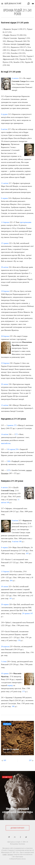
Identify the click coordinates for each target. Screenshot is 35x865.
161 (10, 598)
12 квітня (4, 405)
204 (11, 580)
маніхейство (5, 443)
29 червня (5, 604)
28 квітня (4, 267)
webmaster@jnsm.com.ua (17, 859)
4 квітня (15, 541)
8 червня (4, 198)
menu (2, 3)
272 (15, 425)
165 (27, 553)
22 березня (5, 363)
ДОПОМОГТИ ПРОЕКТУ (17, 828)
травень (10, 425)
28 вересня (5, 646)
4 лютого (15, 78)
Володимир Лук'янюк (17, 844)
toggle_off (33, 3)
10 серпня (11, 449)
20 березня (5, 336)
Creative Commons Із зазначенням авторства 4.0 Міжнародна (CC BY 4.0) (17, 851)
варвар (10, 685)
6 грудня (4, 114)
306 (8, 461)
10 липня (4, 586)
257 (30, 760)
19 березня (5, 291)
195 (4, 760)
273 (16, 434)
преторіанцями (25, 222)
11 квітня (4, 183)
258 (16, 449)
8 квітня (4, 129)
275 (8, 470)
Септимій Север (23, 44)
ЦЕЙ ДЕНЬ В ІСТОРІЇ (12, 3)
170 (19, 640)
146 (7, 502)
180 (13, 706)
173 (23, 691)
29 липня (4, 384)
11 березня (5, 222)
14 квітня (4, 434)
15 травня (5, 243)
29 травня (26, 613)
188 (20, 541)
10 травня (5, 673)
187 (31, 613)
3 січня (3, 661)
